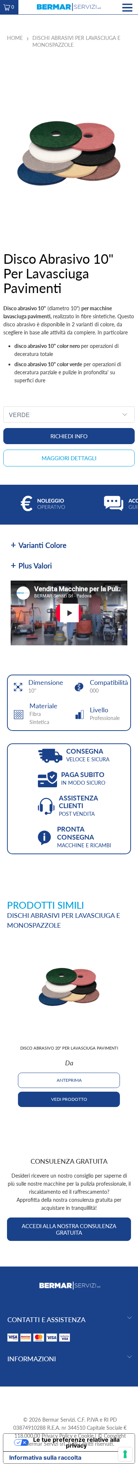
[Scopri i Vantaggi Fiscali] (38, 1343)
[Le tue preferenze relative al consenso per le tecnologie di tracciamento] (125, 1454)
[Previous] (6, 1023)
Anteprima (69, 1080)
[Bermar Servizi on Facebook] (56, 1398)
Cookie (85, 1436)
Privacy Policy (57, 1436)
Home (15, 38)
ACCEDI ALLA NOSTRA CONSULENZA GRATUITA (69, 1229)
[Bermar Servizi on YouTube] (69, 1398)
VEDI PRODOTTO (69, 1099)
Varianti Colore (42, 545)
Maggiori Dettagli (69, 458)
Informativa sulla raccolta (45, 1457)
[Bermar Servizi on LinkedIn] (82, 1398)
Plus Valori (35, 565)
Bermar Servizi (58, 1420)
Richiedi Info (69, 436)
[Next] (131, 1023)
